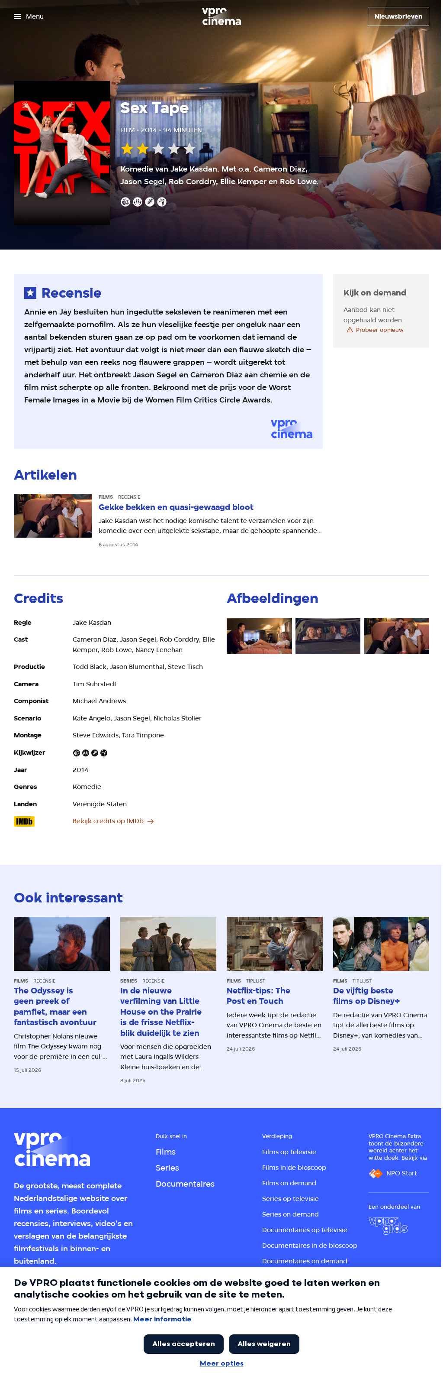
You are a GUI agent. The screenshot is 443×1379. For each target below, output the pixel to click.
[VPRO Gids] (388, 1226)
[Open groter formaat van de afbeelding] (259, 636)
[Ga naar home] (221, 16)
